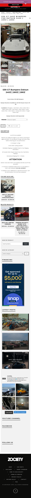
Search (25, 244)
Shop (10, 467)
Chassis (8, 12)
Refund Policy (11, 479)
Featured (9, 469)
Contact (23, 479)
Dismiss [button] (26, 1)
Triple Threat (15, 340)
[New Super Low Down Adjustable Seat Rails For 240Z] (8, 403)
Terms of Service (16, 474)
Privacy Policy (16, 476)
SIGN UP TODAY (15, 4)
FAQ (16, 481)
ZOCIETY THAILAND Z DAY (15, 321)
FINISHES (3, 119)
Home (2, 12)
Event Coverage (22, 469)
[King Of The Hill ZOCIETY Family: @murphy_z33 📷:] (22, 390)
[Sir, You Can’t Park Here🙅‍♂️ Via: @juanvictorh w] (8, 390)
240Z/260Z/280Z (16, 12)
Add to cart (14, 126)
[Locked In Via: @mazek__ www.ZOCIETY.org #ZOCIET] (22, 403)
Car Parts (20, 467)
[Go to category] (26, 253)
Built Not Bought (15, 359)
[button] (28, 25)
